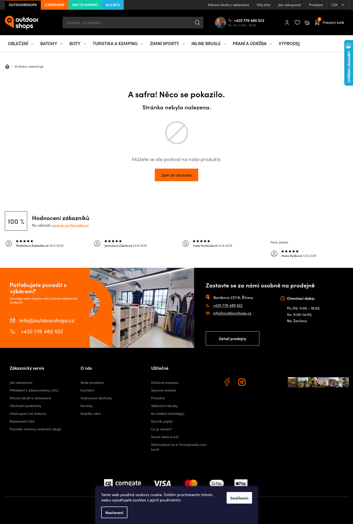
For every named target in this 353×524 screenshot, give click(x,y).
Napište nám (91, 413)
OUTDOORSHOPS (23, 4)
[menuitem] (21, 43)
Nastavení (114, 512)
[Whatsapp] (257, 382)
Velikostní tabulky (164, 405)
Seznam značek (163, 390)
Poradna (158, 398)
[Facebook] (227, 382)
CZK (334, 4)
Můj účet (264, 4)
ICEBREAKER (55, 4)
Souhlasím (239, 497)
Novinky (87, 405)
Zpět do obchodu (176, 175)
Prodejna (316, 4)
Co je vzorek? (161, 429)
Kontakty (87, 390)
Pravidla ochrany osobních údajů (35, 429)
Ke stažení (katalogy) (167, 413)
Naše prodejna (92, 382)
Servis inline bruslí (164, 436)
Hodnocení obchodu (96, 398)
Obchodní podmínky (25, 405)
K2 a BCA (113, 4)
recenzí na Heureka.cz (70, 225)
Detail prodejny (232, 338)
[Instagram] (242, 382)
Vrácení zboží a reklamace (228, 4)
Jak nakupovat (289, 4)
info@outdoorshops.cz (46, 320)
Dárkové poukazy (165, 382)
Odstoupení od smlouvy (28, 413)
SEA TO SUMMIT (85, 4)
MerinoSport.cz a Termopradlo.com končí (178, 447)
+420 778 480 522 (236, 20)
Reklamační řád (22, 421)
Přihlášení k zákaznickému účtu (34, 390)
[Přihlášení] (287, 22)
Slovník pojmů (161, 421)
